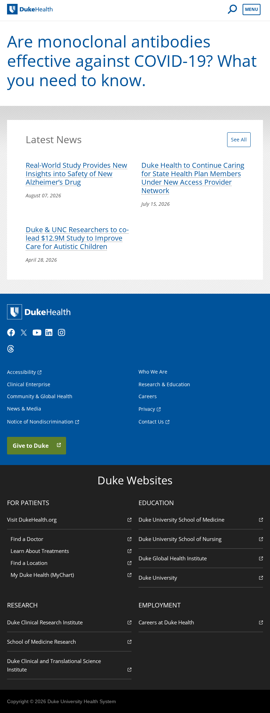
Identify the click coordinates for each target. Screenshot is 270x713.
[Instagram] (63, 333)
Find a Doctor (27, 538)
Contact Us (151, 421)
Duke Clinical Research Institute (45, 622)
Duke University (158, 577)
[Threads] (12, 349)
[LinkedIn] (51, 333)
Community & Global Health (39, 396)
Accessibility (21, 372)
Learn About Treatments (40, 550)
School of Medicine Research (41, 641)
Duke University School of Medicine (181, 519)
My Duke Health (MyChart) (42, 574)
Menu (251, 9)
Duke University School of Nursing (180, 538)
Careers (148, 396)
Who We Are (153, 371)
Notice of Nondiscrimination (40, 421)
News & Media (24, 408)
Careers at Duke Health (166, 622)
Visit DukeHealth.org (32, 519)
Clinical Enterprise (28, 384)
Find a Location (29, 562)
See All (239, 139)
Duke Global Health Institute (173, 558)
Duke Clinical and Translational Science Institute (54, 665)
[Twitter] (25, 333)
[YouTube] (38, 333)
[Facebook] (12, 333)
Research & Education (164, 384)
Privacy (147, 409)
